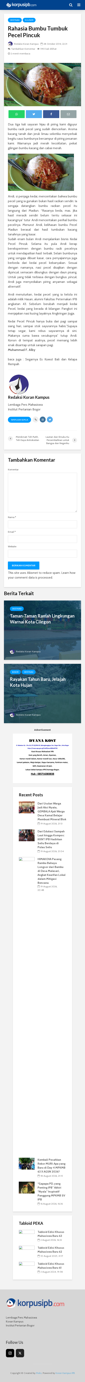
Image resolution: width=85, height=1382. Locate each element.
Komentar (13, 469)
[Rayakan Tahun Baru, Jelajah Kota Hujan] (42, 693)
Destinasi (15, 20)
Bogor (15, 672)
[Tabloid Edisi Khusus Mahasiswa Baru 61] (27, 1267)
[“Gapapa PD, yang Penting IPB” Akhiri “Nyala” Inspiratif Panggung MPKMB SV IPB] (27, 1187)
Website (12, 546)
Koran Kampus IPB (65, 1373)
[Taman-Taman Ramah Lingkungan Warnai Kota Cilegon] (42, 630)
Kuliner (29, 20)
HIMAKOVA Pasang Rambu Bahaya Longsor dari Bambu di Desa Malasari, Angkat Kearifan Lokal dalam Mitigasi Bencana (51, 871)
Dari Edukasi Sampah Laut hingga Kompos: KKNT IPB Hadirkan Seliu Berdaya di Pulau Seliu (51, 839)
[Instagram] (10, 1353)
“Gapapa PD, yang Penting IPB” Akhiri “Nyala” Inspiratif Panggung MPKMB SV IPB (51, 1191)
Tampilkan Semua (19, 420)
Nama (12, 517)
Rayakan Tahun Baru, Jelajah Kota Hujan (38, 682)
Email (12, 532)
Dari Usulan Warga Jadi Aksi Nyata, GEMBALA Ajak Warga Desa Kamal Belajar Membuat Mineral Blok (52, 811)
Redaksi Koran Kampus (26, 43)
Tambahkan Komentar (23, 48)
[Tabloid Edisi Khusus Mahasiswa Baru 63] (27, 1235)
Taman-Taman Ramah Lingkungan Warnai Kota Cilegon (42, 618)
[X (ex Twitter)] (20, 1353)
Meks (39, 1373)
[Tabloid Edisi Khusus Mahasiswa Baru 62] (27, 1251)
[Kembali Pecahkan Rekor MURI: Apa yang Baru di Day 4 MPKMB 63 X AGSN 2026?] (27, 1163)
